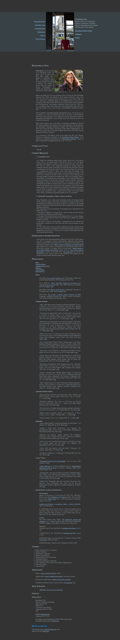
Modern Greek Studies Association (61, 579)
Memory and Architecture (58, 289)
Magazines (38, 268)
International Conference (69, 139)
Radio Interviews (40, 271)
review (61, 291)
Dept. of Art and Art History (48, 573)
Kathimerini (54, 497)
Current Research (40, 28)
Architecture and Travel (69, 533)
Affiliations (78, 34)
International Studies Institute (83, 31)
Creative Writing (40, 270)
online (48, 286)
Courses (42, 35)
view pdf (39, 149)
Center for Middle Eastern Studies (54, 576)
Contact (77, 38)
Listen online (42, 540)
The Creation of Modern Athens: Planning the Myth (64, 294)
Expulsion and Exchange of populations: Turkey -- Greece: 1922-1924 (59, 504)
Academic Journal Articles (43, 266)
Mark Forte (46, 631)
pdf (52, 286)
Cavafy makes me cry (46, 466)
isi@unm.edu (55, 621)
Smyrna (41, 495)
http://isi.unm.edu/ (68, 252)
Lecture (48, 523)
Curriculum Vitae (40, 25)
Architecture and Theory (69, 528)
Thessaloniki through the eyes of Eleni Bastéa (52, 461)
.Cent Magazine (68, 583)
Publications (41, 32)
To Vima (62, 497)
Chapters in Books (40, 264)
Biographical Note (39, 21)
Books (37, 262)
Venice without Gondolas (53, 278)
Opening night (52, 499)
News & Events (40, 39)
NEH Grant (42, 590)
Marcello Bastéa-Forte (51, 629)
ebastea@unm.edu (45, 614)
